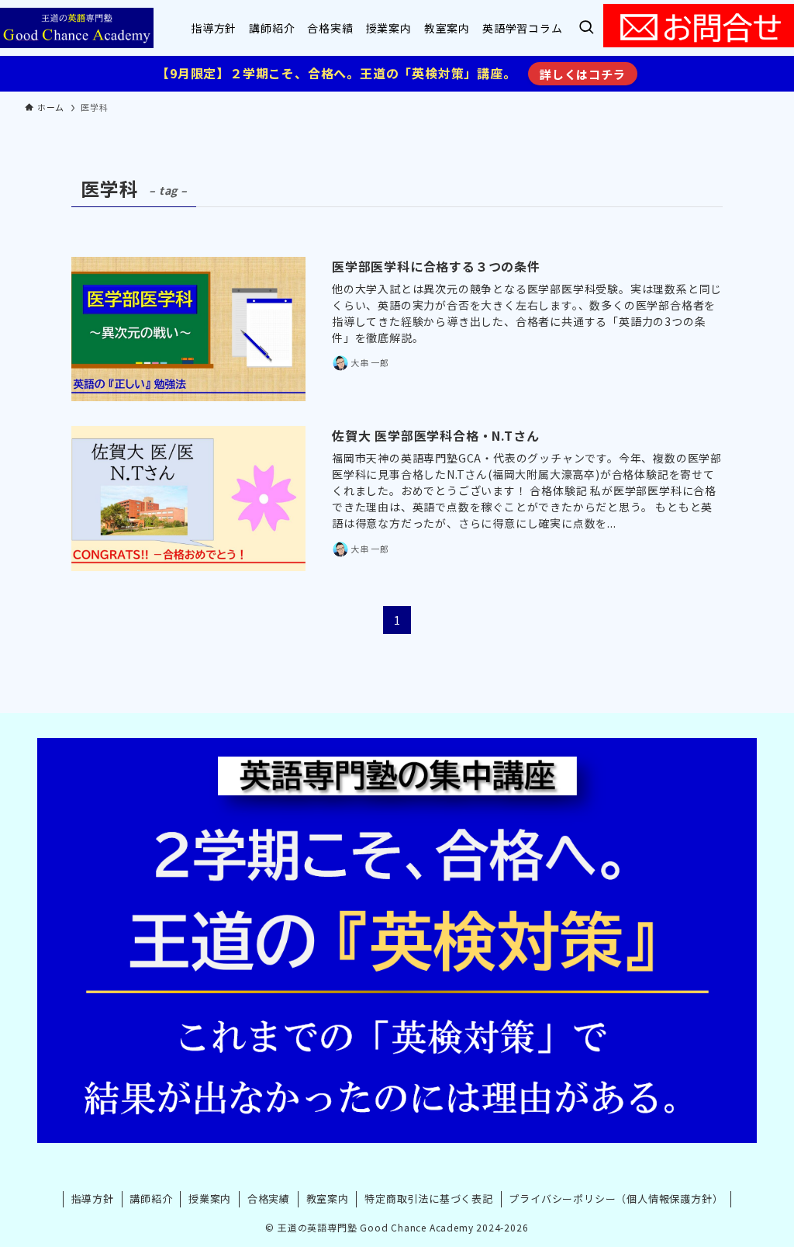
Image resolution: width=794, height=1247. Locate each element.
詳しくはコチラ (583, 73)
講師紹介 (150, 1198)
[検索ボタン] (586, 28)
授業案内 (209, 1198)
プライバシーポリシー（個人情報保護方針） (616, 1198)
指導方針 (92, 1198)
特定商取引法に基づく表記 (428, 1198)
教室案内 (327, 1198)
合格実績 (268, 1198)
